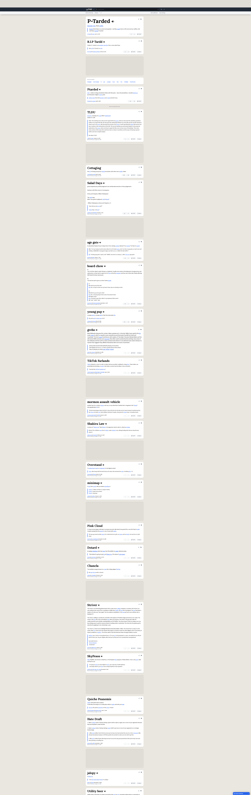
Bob (90, 287)
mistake (128, 427)
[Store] (161, 9)
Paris (108, 665)
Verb (88, 93)
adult (100, 315)
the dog (94, 321)
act (90, 171)
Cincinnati (135, 733)
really (118, 29)
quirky (113, 704)
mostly (94, 486)
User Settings (162, 13)
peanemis (100, 707)
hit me (94, 572)
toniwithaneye (95, 539)
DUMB (101, 26)
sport (109, 728)
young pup (89, 321)
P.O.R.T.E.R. (133, 82)
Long (100, 116)
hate (93, 733)
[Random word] (158, 9)
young (97, 318)
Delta (88, 660)
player (94, 722)
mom (91, 572)
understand (92, 468)
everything (106, 486)
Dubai (106, 430)
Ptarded (89, 82)
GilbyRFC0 (95, 212)
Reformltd (95, 435)
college (119, 608)
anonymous (93, 557)
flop (119, 569)
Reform (104, 427)
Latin (105, 569)
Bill (89, 254)
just (94, 318)
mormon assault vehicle (92, 415)
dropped (107, 339)
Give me (90, 707)
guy (94, 619)
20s (114, 315)
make (116, 551)
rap (104, 45)
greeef (94, 174)
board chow (89, 303)
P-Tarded (89, 34)
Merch (140, 51)
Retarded (89, 26)
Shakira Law (89, 435)
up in (98, 206)
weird (102, 366)
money (120, 534)
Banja (93, 257)
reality (114, 531)
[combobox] (127, 9)
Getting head (92, 98)
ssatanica (94, 101)
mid (101, 48)
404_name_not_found (96, 669)
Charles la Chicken (96, 51)
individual (95, 551)
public (121, 171)
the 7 (130, 471)
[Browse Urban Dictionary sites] (90, 9)
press (92, 335)
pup (101, 318)
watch (138, 246)
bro (104, 369)
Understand (108, 116)
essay (117, 121)
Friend (90, 489)
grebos (111, 349)
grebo (88, 352)
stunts (101, 779)
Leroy (90, 471)
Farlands (101, 369)
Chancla (88, 575)
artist (106, 45)
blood (107, 199)
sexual (103, 171)
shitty (89, 776)
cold (104, 199)
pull (92, 779)
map (89, 486)
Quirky (88, 702)
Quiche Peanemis (90, 710)
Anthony (90, 635)
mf (91, 48)
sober (138, 529)
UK (140, 333)
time (109, 273)
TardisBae (94, 575)
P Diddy (126, 82)
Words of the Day (89, 13)
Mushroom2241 (98, 710)
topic (97, 468)
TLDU (88, 138)
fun (94, 630)
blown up (109, 554)
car (92, 776)
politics (99, 632)
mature (128, 246)
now (104, 349)
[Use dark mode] (164, 9)
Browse (96, 13)
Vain (94, 26)
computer (118, 273)
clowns (100, 95)
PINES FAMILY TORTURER (99, 372)
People (91, 29)
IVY (115, 635)
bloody (107, 349)
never (100, 337)
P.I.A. (114, 82)
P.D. (118, 82)
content (117, 246)
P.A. (121, 82)
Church (92, 412)
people (96, 31)
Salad (90, 210)
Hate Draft (89, 743)
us (104, 554)
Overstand (89, 474)
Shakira (114, 430)
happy (103, 534)
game (118, 249)
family (135, 405)
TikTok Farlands (90, 372)
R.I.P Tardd (89, 51)
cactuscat (93, 352)
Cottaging (89, 174)
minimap (89, 496)
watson (92, 782)
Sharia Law (96, 427)
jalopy (88, 782)
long (104, 551)
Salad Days (89, 212)
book (96, 665)
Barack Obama (93, 643)
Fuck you (127, 254)
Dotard (88, 557)
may (122, 610)
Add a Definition (154, 13)
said (98, 210)
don (102, 666)
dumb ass (135, 93)
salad (90, 197)
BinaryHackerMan (96, 303)
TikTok (89, 364)
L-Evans (92, 138)
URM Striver (93, 647)
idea (122, 471)
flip (117, 569)
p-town (109, 82)
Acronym (89, 116)
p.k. (104, 82)
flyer (116, 660)
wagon (102, 405)
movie (107, 707)
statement (102, 468)
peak (123, 704)
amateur (101, 45)
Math (132, 124)
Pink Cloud (89, 539)
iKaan (93, 34)
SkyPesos (89, 669)
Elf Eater (94, 474)
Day (99, 412)
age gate (89, 257)
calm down (122, 554)
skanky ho (102, 98)
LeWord (93, 496)
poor (137, 660)
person (93, 315)
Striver (88, 647)
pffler (94, 743)
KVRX (99, 415)
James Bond (97, 779)
